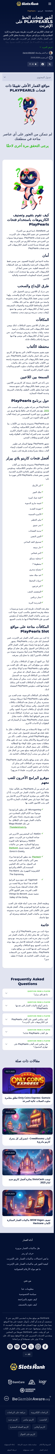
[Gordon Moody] (27, 1416)
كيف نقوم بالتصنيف (27, 1330)
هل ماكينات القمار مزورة (27, 1273)
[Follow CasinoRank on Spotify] (16, 1372)
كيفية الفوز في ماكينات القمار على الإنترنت (27, 1289)
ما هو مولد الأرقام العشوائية (27, 1294)
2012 (46, 410)
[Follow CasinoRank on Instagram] (37, 1372)
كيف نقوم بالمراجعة (27, 1325)
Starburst (13, 847)
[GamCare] (16, 1407)
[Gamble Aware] (31, 1424)
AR (28, 1379)
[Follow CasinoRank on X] (30, 1372)
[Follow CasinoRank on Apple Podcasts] (9, 1372)
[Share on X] (50, 64)
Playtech (36, 856)
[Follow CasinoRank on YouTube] (23, 1372)
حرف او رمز (27, 1279)
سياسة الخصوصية (27, 1319)
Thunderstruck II (18, 827)
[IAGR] (42, 1407)
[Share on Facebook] (43, 64)
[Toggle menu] (50, 4)
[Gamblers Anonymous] (31, 1407)
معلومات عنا (27, 1314)
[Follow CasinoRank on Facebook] (45, 1372)
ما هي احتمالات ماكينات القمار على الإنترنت (27, 1284)
